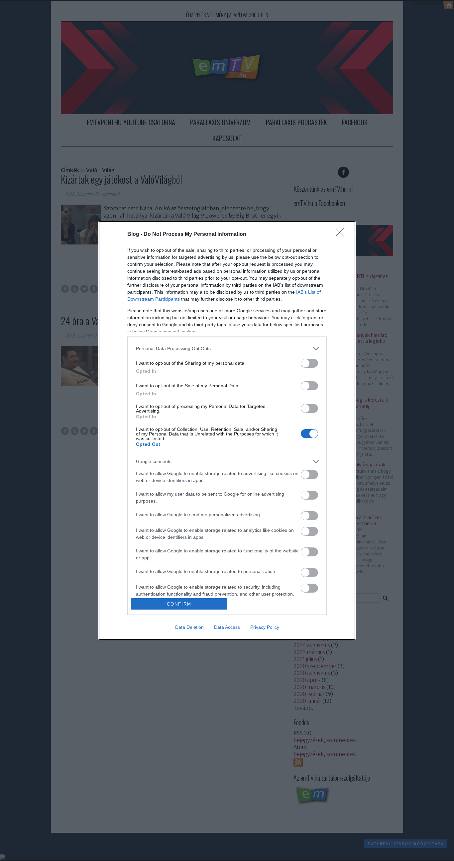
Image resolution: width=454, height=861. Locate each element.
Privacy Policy (264, 627)
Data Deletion (189, 627)
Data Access (227, 627)
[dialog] (227, 431)
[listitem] (227, 348)
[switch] (309, 363)
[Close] (342, 234)
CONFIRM (179, 604)
